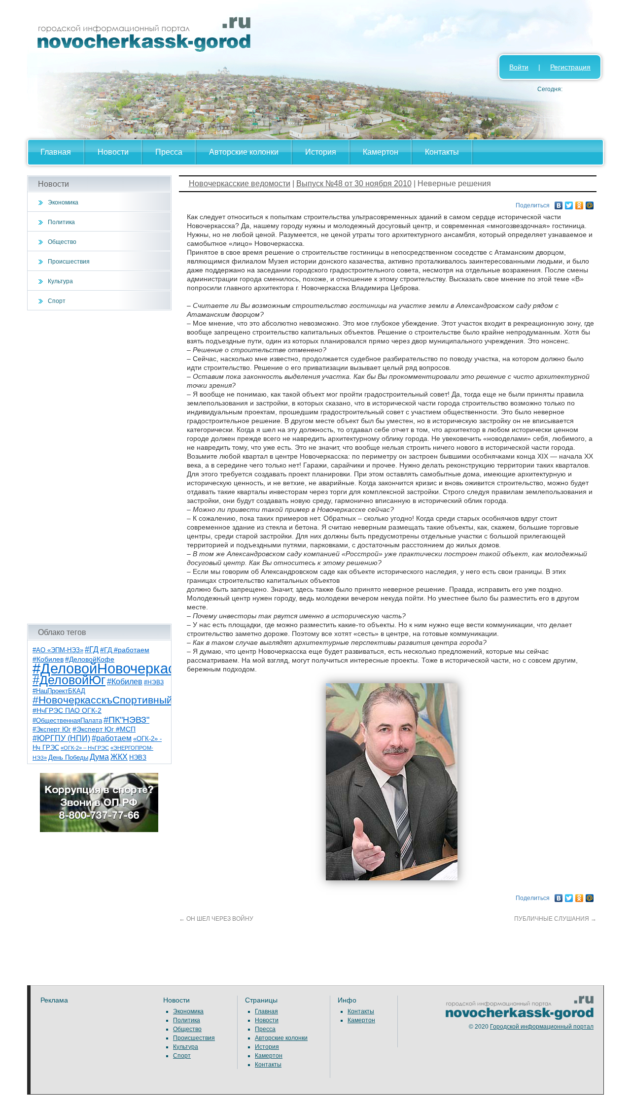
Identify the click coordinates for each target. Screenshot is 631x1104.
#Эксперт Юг (52, 729)
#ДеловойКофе (89, 659)
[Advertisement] (99, 467)
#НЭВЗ (154, 682)
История (320, 152)
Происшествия (69, 261)
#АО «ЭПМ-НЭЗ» (58, 650)
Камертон (380, 152)
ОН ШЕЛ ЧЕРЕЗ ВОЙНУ (216, 918)
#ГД (92, 649)
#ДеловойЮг (69, 680)
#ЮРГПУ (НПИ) (61, 738)
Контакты (442, 152)
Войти (518, 67)
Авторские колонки (244, 152)
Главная (55, 152)
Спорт (57, 301)
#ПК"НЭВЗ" (126, 720)
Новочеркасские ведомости (239, 183)
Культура (60, 281)
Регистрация (570, 67)
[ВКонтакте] (559, 203)
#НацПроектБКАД (59, 691)
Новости (113, 152)
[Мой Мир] (590, 203)
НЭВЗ (137, 757)
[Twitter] (569, 203)
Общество (62, 241)
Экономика (63, 202)
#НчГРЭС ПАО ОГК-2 (67, 710)
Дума (99, 756)
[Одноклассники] (579, 203)
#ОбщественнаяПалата (67, 720)
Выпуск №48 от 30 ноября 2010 (354, 183)
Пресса (168, 152)
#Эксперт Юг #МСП (104, 729)
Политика (61, 222)
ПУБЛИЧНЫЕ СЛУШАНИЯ (555, 918)
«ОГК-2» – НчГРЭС (85, 748)
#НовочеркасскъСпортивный (103, 699)
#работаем (112, 738)
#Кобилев (124, 681)
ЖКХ (119, 757)
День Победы (68, 757)
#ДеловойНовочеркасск (111, 668)
